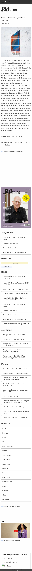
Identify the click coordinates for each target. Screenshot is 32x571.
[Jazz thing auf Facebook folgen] (16, 545)
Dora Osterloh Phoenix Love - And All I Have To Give (15, 385)
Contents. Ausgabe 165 (10, 243)
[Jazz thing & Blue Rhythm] (9, 11)
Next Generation (7, 446)
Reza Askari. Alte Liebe (10, 248)
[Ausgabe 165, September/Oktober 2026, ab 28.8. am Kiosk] (16, 207)
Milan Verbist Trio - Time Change (13, 407)
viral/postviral (6, 455)
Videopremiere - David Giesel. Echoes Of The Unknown (15, 344)
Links (4, 486)
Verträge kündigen (14, 570)
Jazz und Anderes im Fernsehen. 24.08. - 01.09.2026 (16, 284)
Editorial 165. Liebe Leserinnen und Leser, (14, 238)
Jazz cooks (6, 459)
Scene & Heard (7, 482)
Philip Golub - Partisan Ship (12, 396)
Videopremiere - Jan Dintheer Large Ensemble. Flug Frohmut (14, 350)
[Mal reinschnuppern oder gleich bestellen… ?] (16, 512)
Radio (4, 437)
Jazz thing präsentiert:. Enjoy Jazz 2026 (16, 324)
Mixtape (5, 468)
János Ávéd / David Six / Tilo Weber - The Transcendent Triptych (15, 299)
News (4, 428)
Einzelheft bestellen (11, 562)
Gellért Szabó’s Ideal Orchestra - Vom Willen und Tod (15, 391)
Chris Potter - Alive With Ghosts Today (15, 289)
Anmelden (15, 263)
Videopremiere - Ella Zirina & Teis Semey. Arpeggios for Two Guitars (14, 357)
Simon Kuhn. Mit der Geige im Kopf (14, 252)
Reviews (7, 145)
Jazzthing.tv (6, 464)
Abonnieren (8, 558)
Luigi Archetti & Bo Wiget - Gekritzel (15, 417)
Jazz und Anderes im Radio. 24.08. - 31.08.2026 (15, 277)
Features (5, 451)
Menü (7, 2)
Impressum (6, 499)
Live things (6, 477)
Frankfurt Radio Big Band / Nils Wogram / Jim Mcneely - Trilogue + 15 (16, 401)
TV (3, 442)
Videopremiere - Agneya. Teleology (14, 339)
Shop (4, 495)
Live (3, 473)
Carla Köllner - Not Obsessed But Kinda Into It (16, 412)
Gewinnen (5, 490)
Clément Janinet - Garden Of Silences (15, 293)
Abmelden (6, 266)
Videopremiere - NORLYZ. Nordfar (14, 335)
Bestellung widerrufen (26, 570)
